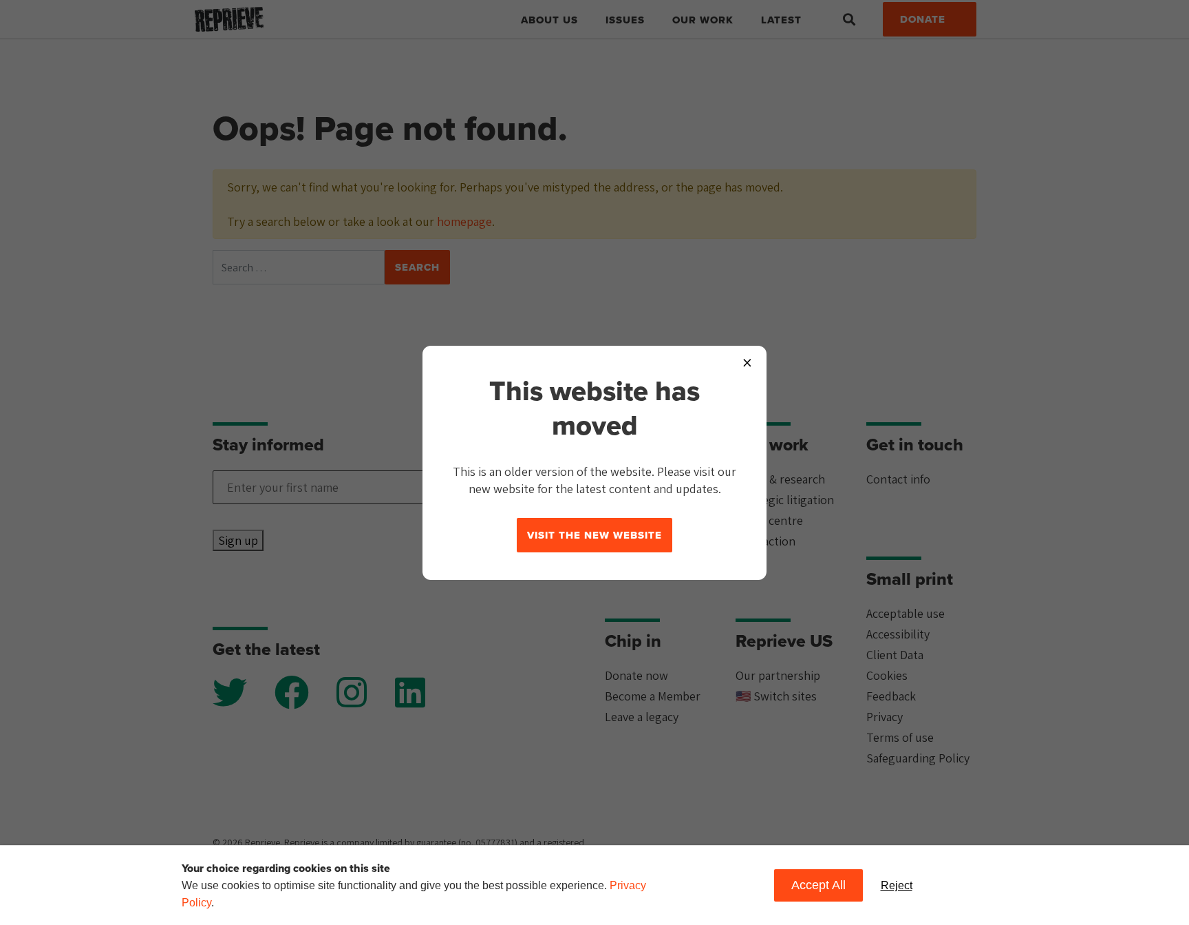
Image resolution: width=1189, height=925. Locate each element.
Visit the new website (594, 535)
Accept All (818, 885)
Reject (896, 885)
